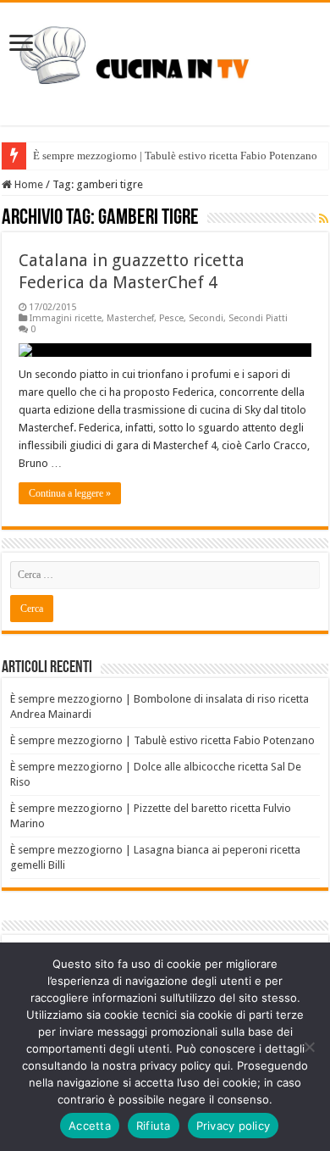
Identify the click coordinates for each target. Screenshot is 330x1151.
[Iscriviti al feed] (323, 218)
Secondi (206, 318)
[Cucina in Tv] (165, 61)
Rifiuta (153, 1125)
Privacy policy (233, 1125)
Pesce (171, 318)
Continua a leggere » (70, 493)
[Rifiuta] (308, 1046)
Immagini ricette (66, 318)
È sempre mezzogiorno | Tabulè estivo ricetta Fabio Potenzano (175, 155)
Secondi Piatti (258, 318)
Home (27, 184)
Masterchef (130, 318)
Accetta (90, 1125)
